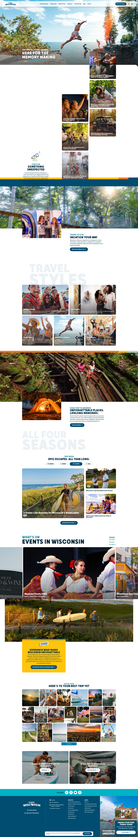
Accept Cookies (87, 833)
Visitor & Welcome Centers (91, 806)
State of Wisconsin (89, 812)
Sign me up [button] (44, 770)
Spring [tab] (64, 464)
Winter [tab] (51, 464)
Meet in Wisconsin (72, 816)
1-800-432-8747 (54, 802)
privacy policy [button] (76, 833)
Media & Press (71, 812)
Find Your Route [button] (91, 770)
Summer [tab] (77, 464)
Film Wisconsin (71, 806)
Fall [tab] (89, 464)
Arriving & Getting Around (90, 804)
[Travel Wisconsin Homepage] (10, 3)
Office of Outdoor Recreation (74, 804)
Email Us (53, 800)
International (71, 814)
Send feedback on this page (55, 808)
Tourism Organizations (73, 810)
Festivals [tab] (111, 542)
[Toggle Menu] (131, 3)
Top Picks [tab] (112, 537)
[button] (120, 3)
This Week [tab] (112, 544)
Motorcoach (70, 808)
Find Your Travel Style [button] (78, 249)
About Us (87, 802)
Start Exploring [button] (76, 425)
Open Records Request (90, 810)
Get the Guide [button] (125, 832)
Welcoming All (88, 808)
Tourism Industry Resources (74, 802)
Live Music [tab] (112, 539)
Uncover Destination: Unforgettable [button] (43, 667)
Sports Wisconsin (72, 818)
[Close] (135, 810)
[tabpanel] (69, 496)
